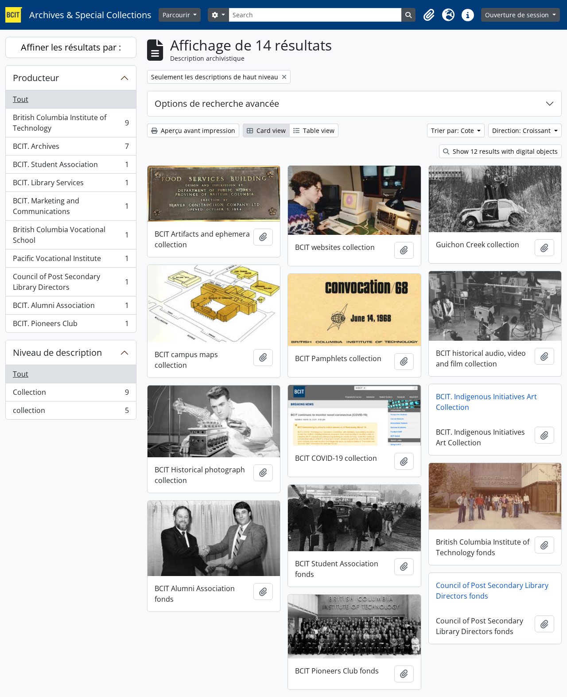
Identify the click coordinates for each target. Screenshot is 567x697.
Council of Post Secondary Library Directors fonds (492, 590)
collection (70, 412)
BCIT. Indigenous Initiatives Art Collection (486, 402)
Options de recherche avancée (217, 103)
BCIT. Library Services (70, 185)
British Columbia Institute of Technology (70, 123)
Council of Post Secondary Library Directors (70, 282)
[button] (429, 15)
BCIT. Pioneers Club (70, 325)
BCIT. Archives (70, 148)
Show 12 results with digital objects (504, 151)
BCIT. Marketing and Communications (70, 206)
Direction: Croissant (522, 130)
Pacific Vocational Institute (70, 260)
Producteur (36, 78)
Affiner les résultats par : (71, 47)
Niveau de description (57, 352)
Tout (20, 99)
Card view (270, 130)
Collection (70, 394)
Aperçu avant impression (197, 130)
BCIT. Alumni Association (70, 307)
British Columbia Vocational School (70, 235)
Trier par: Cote (453, 130)
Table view (317, 130)
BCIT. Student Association (70, 167)
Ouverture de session (518, 15)
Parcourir (177, 15)
